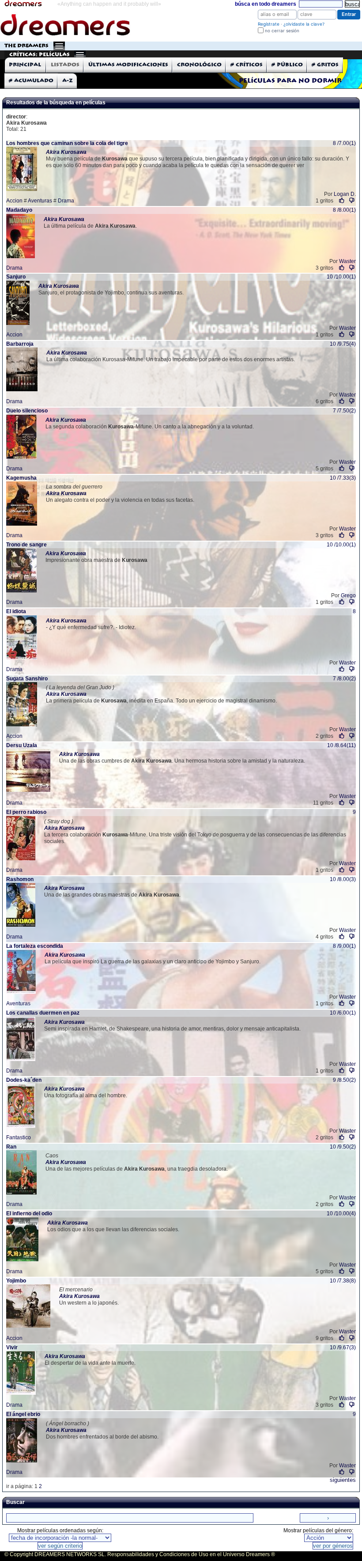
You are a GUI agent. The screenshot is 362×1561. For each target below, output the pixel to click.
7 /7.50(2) (344, 411)
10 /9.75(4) (343, 344)
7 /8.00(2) (344, 679)
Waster (347, 261)
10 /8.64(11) (341, 745)
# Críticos (246, 64)
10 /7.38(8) (343, 1281)
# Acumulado (31, 80)
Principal (25, 64)
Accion (14, 201)
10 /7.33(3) (343, 478)
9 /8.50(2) (344, 1080)
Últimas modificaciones (128, 64)
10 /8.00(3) (343, 879)
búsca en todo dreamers (265, 4)
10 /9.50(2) (343, 1147)
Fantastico (18, 1137)
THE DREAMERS (26, 45)
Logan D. (345, 194)
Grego (348, 595)
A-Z (67, 80)
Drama (66, 201)
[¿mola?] (342, 200)
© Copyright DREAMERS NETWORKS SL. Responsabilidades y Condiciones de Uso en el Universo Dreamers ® (139, 1554)
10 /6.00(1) (343, 1013)
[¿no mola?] (351, 200)
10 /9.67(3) (343, 1347)
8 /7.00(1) (344, 143)
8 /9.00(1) (344, 946)
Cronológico (199, 64)
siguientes (343, 1480)
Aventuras (40, 201)
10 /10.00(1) (341, 277)
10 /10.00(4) (341, 1213)
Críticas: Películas (39, 54)
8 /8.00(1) (344, 210)
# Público (287, 64)
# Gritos (325, 64)
